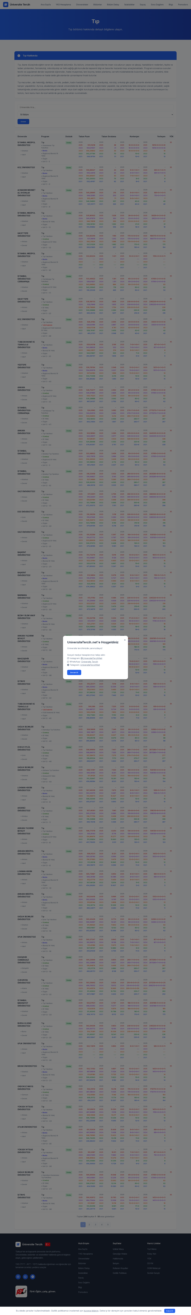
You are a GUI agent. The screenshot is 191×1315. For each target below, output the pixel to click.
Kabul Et (169, 1311)
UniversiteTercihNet (90, 665)
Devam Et (74, 672)
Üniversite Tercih (89, 661)
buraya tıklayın (91, 1310)
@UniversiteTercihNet (91, 658)
